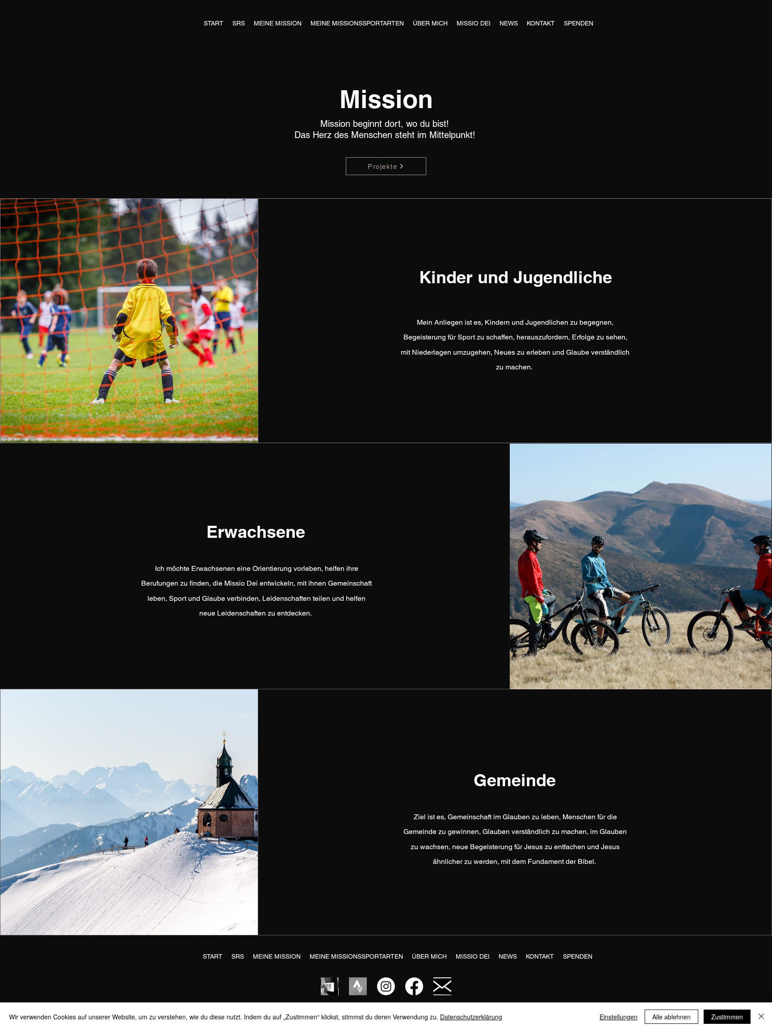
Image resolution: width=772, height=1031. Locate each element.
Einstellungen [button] (619, 1016)
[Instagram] (386, 986)
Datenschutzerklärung (471, 1016)
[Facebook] (414, 986)
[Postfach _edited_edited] (442, 986)
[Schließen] (761, 1017)
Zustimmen (727, 1016)
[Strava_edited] (358, 986)
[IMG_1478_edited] (330, 986)
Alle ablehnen (671, 1016)
